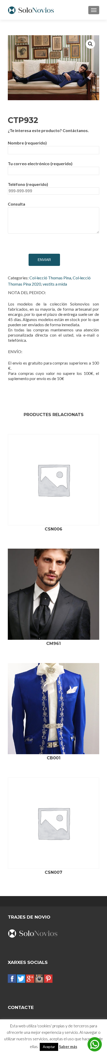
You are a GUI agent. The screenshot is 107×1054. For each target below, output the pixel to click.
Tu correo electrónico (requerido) (40, 163)
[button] (90, 44)
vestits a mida (55, 283)
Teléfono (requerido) (28, 184)
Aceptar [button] (49, 1047)
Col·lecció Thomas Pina (50, 277)
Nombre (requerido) (27, 142)
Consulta (16, 203)
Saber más (68, 1046)
